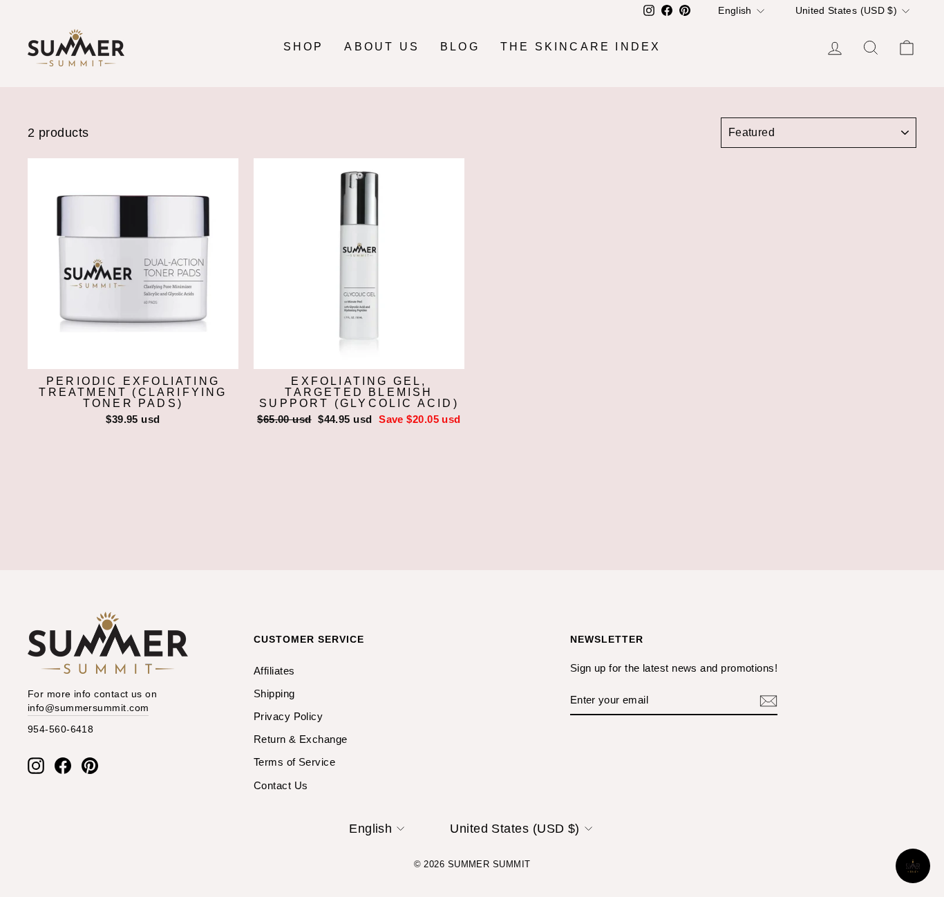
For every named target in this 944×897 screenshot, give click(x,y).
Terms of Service (294, 762)
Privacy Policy (288, 716)
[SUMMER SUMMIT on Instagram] (36, 765)
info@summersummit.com (88, 707)
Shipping (274, 693)
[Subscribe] (768, 700)
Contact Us (281, 785)
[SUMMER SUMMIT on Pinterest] (90, 765)
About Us (381, 47)
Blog (460, 47)
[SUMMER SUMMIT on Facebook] (63, 765)
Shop (303, 47)
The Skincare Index (580, 47)
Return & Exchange (301, 739)
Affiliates (274, 671)
